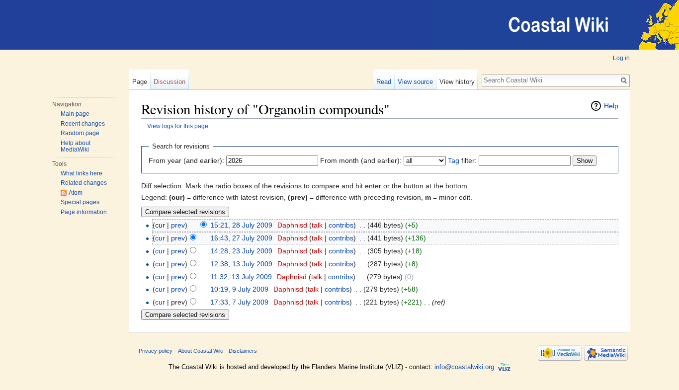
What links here (81, 173)
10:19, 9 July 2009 (239, 289)
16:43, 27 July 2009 (241, 238)
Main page (75, 113)
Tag (453, 160)
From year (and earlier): (186, 160)
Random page (80, 133)
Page (139, 81)
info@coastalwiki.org (464, 367)
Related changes (84, 182)
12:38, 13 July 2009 (241, 264)
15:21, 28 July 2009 (241, 225)
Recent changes (83, 123)
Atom (76, 192)
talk (317, 225)
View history (457, 81)
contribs (341, 225)
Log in (621, 58)
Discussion (169, 81)
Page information (84, 212)
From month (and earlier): (361, 160)
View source (415, 81)
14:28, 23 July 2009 (241, 251)
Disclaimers (243, 351)
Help (611, 106)
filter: (462, 160)
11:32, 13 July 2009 (241, 277)
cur (160, 238)
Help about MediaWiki (75, 147)
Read (383, 81)
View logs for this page (177, 126)
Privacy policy (155, 351)
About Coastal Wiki (200, 351)
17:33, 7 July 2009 (239, 302)
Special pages (80, 202)
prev (178, 225)
